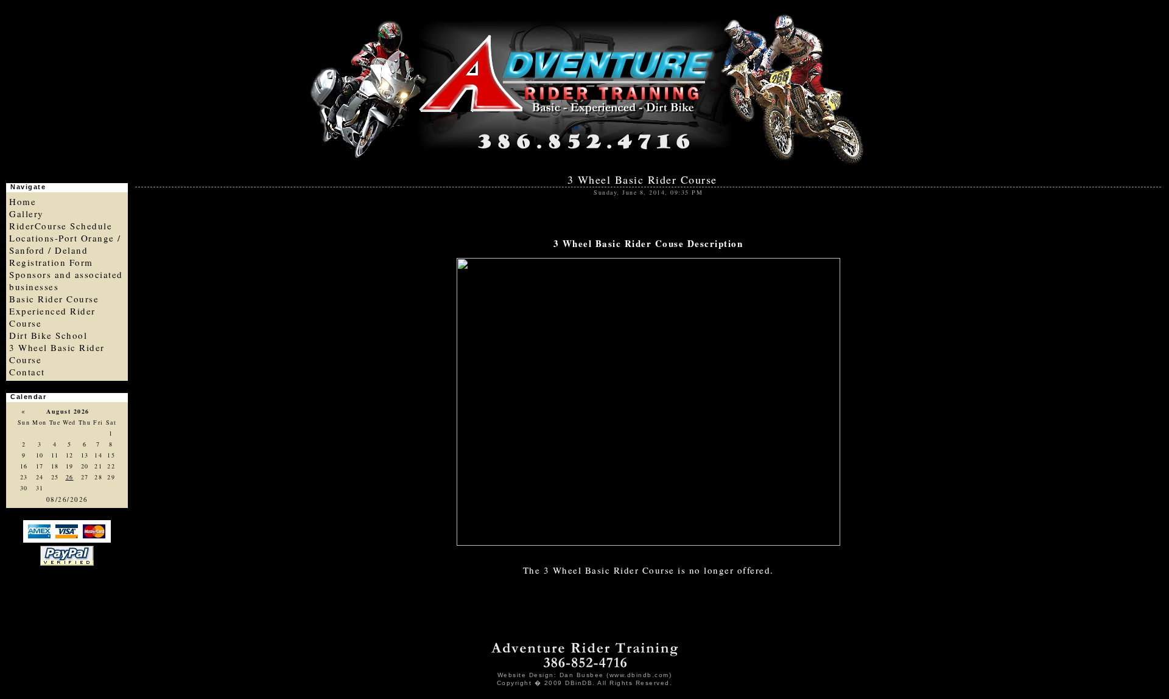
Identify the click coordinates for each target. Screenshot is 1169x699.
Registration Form (51, 262)
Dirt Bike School (48, 335)
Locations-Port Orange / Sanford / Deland (65, 244)
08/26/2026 (67, 499)
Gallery (26, 213)
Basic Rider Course (54, 299)
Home (22, 201)
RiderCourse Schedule (60, 226)
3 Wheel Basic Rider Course (644, 179)
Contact (27, 372)
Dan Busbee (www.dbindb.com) (616, 675)
